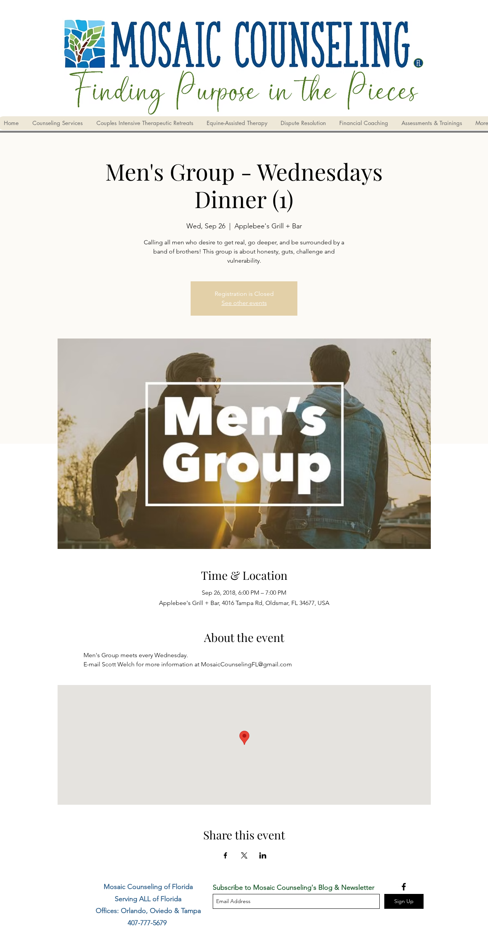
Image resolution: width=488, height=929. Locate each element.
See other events (244, 302)
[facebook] (404, 887)
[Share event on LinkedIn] (262, 855)
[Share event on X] (244, 855)
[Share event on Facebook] (225, 855)
